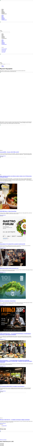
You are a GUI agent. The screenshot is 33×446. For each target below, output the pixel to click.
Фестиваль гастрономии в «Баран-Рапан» (8, 300)
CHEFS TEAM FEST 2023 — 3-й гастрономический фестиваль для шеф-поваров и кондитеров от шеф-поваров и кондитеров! (15, 334)
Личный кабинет (4, 13)
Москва (3, 66)
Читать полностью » (3, 182)
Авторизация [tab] (2, 443)
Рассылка (3, 37)
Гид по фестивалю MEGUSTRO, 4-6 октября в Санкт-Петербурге (12, 386)
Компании (3, 12)
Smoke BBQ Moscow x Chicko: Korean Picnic (8, 211)
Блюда (3, 34)
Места (3, 10)
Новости (3, 11)
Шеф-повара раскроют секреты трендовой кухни (9, 268)
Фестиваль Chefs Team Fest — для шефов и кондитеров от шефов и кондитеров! (15, 419)
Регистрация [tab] (2, 445)
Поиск (1, 30)
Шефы (3, 9)
